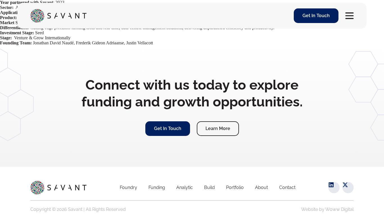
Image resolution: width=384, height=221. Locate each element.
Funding (156, 187)
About (261, 187)
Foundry (128, 187)
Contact (287, 187)
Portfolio (235, 187)
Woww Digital (339, 209)
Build (209, 187)
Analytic (184, 187)
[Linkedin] (334, 187)
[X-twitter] (348, 187)
